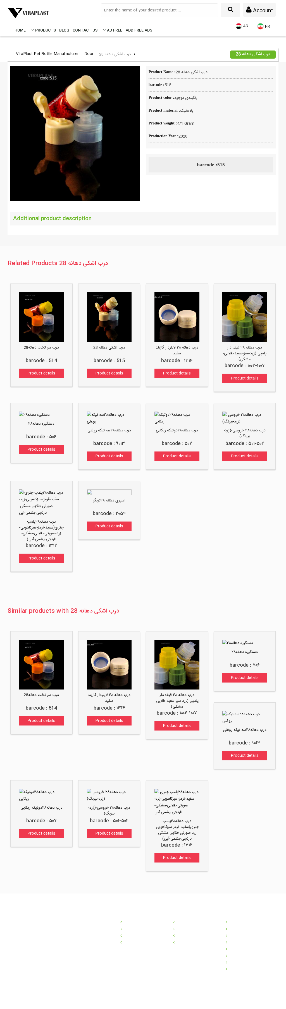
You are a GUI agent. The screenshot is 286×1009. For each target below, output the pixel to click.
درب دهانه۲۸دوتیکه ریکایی (177, 430)
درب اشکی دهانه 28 (109, 347)
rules (127, 935)
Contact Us (85, 30)
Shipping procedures (194, 929)
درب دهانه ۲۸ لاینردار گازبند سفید (177, 350)
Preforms (237, 942)
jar (230, 955)
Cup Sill (235, 949)
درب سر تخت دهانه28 (41, 347)
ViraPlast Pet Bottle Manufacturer (47, 54)
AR (245, 26)
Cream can (238, 969)
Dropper (235, 962)
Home (20, 30)
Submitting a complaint (144, 922)
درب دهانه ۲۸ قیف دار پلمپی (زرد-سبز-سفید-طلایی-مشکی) (244, 353)
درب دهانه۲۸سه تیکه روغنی (109, 430)
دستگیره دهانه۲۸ (41, 424)
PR (267, 26)
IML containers (242, 935)
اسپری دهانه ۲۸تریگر (109, 500)
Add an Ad (185, 942)
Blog (64, 30)
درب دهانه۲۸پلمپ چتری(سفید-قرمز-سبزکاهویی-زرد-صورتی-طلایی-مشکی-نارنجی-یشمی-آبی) (41, 530)
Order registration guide (197, 922)
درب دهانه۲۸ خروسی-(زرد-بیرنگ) (245, 433)
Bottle (234, 922)
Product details (41, 373)
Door (89, 54)
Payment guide (189, 935)
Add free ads (139, 30)
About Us (131, 942)
